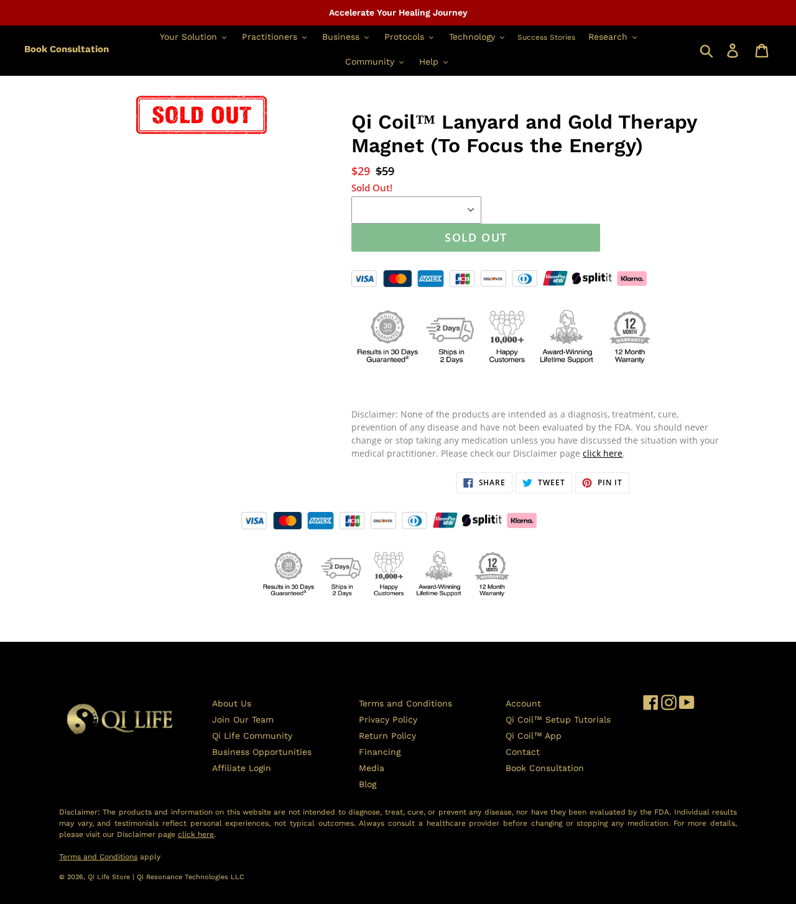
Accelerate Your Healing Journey (398, 12)
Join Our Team (243, 719)
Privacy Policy (388, 719)
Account (523, 703)
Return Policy (387, 736)
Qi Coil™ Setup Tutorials (558, 719)
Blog (367, 784)
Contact (523, 752)
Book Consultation (66, 49)
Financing (379, 752)
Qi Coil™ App (534, 736)
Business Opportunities (262, 752)
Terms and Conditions (405, 703)
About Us (231, 703)
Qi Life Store (110, 877)
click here (602, 453)
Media (371, 768)
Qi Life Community (252, 736)
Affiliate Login (241, 768)
